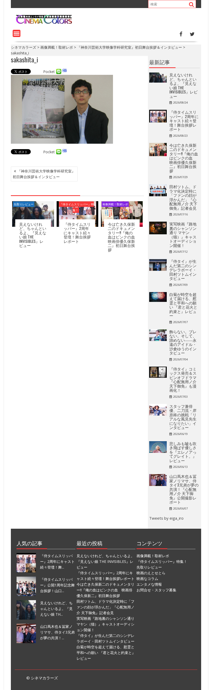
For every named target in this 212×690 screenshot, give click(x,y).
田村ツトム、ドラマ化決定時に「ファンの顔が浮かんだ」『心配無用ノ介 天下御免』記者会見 (183, 197)
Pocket (49, 71)
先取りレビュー (24, 204)
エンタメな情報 (149, 584)
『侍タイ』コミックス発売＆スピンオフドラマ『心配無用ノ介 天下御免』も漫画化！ (182, 379)
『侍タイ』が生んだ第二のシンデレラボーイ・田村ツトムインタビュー (182, 269)
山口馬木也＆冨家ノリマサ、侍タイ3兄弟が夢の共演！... (57, 632)
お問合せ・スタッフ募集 (156, 589)
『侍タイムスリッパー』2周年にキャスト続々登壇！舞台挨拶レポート (77, 232)
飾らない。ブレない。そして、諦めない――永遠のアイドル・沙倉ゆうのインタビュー (182, 342)
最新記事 (159, 62)
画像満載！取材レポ (115, 204)
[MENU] (16, 33)
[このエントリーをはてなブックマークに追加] (65, 71)
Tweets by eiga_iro (166, 518)
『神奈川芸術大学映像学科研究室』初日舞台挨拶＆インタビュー (44, 174)
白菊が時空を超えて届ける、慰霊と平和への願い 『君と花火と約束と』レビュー (183, 304)
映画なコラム (147, 578)
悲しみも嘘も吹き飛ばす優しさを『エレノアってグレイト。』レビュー (182, 451)
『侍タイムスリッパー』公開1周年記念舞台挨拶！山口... (57, 585)
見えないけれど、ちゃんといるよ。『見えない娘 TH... (56, 608)
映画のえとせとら (151, 572)
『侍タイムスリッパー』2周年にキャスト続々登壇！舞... (57, 561)
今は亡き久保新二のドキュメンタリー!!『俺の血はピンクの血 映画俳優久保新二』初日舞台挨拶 (123, 236)
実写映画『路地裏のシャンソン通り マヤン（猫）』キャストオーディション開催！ (182, 234)
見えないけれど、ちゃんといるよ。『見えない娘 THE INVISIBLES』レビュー (32, 234)
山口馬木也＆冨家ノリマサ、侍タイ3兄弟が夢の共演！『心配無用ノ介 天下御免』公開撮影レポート (184, 489)
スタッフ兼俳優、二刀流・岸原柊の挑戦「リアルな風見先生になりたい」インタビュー (182, 416)
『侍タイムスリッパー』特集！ (77, 207)
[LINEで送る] (58, 71)
